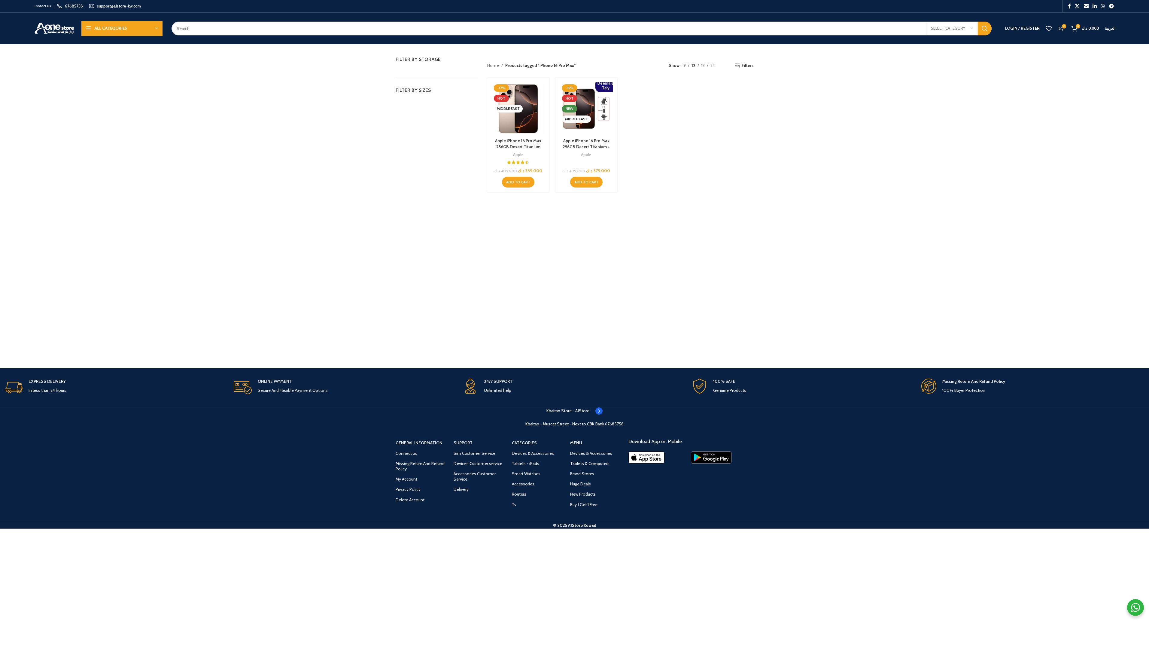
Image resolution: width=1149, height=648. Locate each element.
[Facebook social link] (1069, 6)
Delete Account (410, 499)
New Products (583, 494)
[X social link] (1077, 6)
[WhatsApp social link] (1103, 6)
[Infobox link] (70, 6)
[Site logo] (54, 28)
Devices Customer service (478, 463)
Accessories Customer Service (475, 476)
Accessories (523, 484)
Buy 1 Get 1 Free (583, 504)
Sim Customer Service (474, 453)
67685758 (614, 424)
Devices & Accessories (533, 453)
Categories (524, 443)
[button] (518, 182)
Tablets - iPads (525, 463)
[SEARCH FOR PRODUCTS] (985, 28)
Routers (519, 494)
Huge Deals (580, 484)
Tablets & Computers (589, 463)
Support (463, 443)
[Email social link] (1086, 6)
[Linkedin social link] (1094, 6)
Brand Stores (582, 473)
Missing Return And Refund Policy (420, 466)
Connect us (406, 453)
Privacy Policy (408, 489)
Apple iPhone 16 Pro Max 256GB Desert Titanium (518, 143)
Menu (576, 443)
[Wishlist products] (1049, 28)
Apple (518, 154)
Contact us (42, 6)
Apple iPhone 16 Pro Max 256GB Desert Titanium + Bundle (586, 146)
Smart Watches (526, 473)
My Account (406, 479)
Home (493, 65)
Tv (514, 504)
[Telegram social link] (1111, 6)
